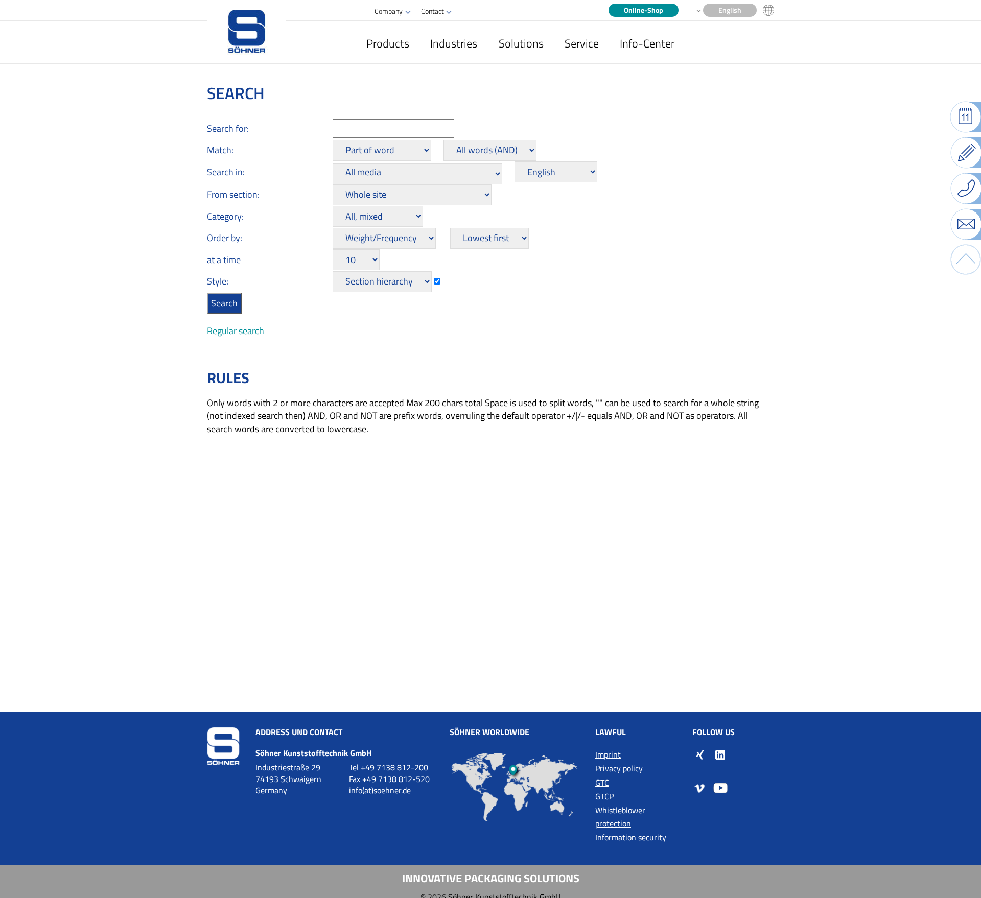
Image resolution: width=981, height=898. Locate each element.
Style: (217, 281)
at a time (224, 260)
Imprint (608, 754)
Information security (630, 837)
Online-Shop (643, 10)
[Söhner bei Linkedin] (720, 754)
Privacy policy (619, 768)
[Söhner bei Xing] (700, 754)
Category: (225, 216)
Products (387, 43)
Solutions (521, 43)
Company (389, 11)
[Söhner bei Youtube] (720, 787)
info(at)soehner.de (380, 790)
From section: (233, 194)
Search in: (226, 172)
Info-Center (647, 43)
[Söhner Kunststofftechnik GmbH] (246, 32)
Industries (453, 43)
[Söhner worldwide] (515, 786)
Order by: (224, 238)
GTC (602, 782)
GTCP (604, 796)
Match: (220, 150)
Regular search (235, 331)
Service (582, 43)
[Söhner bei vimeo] (700, 787)
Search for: (228, 128)
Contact (432, 11)
